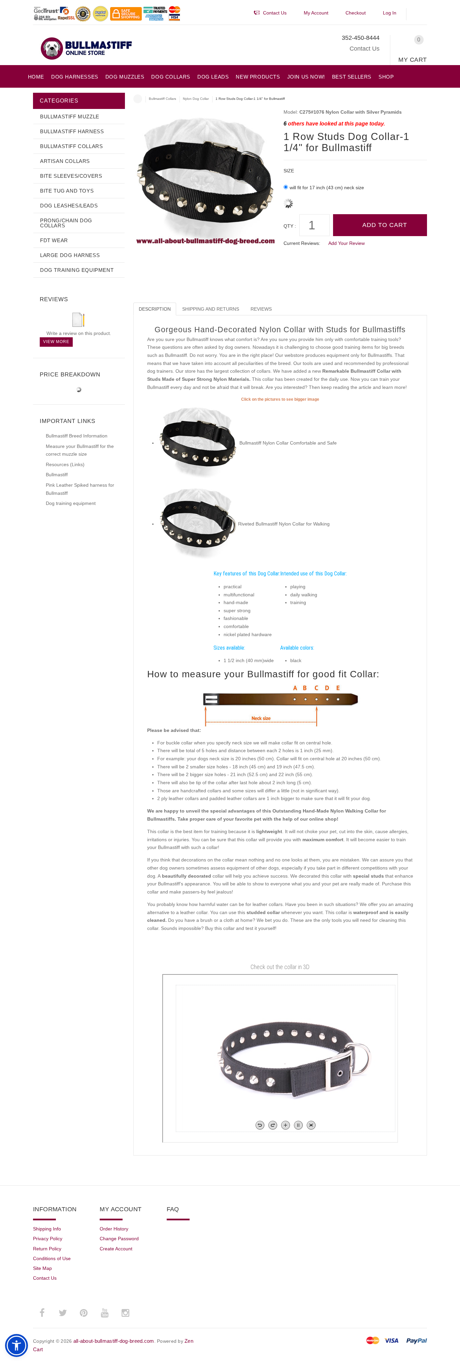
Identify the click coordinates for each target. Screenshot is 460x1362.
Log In (389, 13)
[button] (420, 14)
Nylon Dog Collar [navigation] (196, 99)
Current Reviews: (302, 243)
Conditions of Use (52, 1258)
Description (155, 309)
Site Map (42, 1268)
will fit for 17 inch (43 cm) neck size (327, 187)
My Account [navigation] (316, 13)
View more (56, 341)
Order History (114, 1228)
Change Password (119, 1238)
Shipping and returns (210, 309)
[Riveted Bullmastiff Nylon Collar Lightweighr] (197, 524)
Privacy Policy (47, 1238)
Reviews (261, 309)
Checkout (356, 13)
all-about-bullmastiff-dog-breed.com (113, 1341)
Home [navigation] (137, 98)
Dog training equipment (71, 503)
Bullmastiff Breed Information (76, 435)
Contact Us (365, 48)
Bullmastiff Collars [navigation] (162, 99)
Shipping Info (47, 1228)
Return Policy (47, 1248)
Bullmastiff (57, 474)
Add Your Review (346, 243)
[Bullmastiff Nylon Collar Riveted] (197, 443)
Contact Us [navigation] (275, 13)
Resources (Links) (65, 464)
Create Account (116, 1248)
